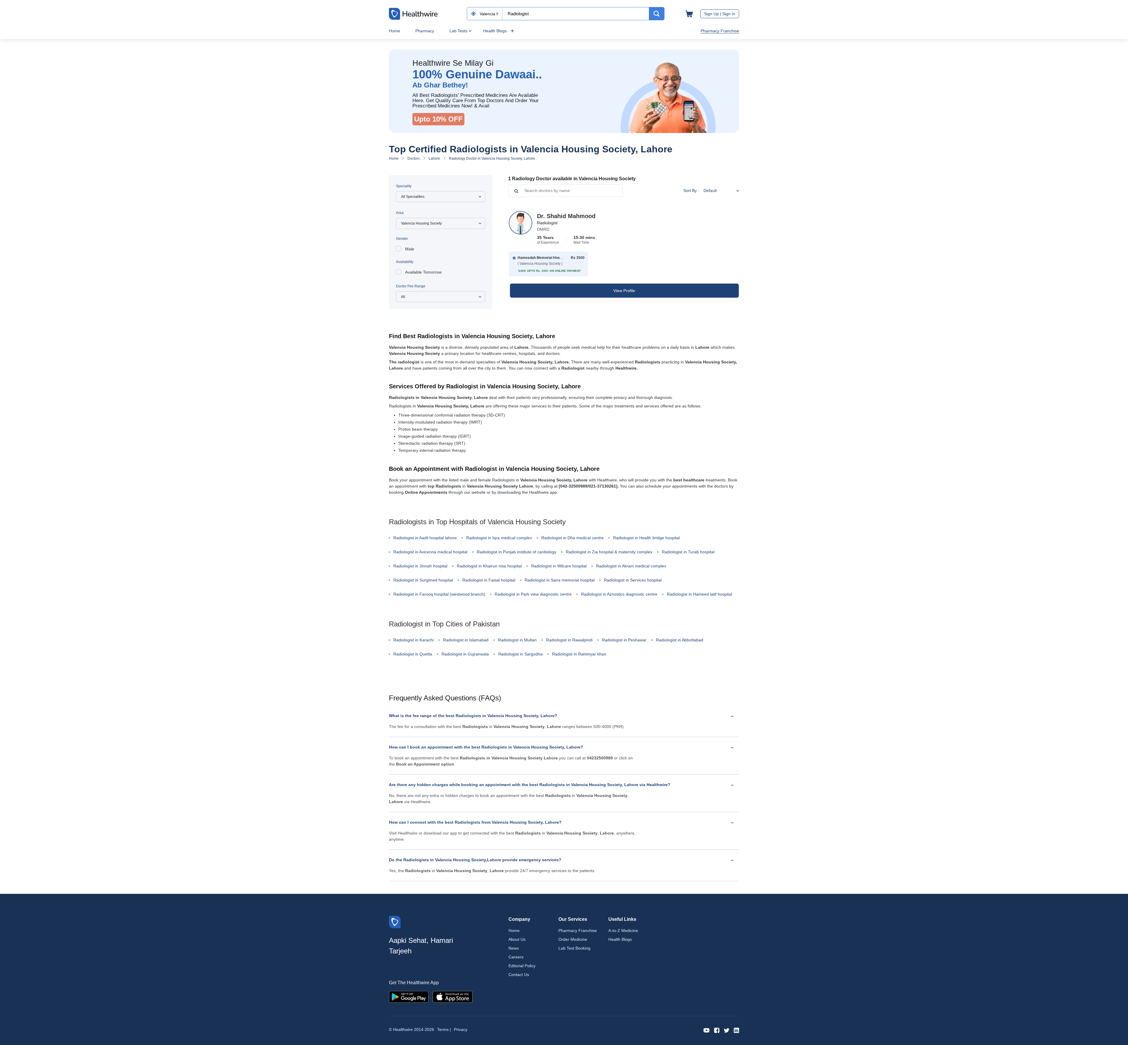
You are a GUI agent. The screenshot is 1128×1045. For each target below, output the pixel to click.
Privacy (460, 1029)
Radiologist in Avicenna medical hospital (430, 552)
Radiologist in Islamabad (466, 640)
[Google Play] (409, 996)
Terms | (444, 1029)
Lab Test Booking (574, 948)
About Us (517, 939)
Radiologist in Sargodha (520, 654)
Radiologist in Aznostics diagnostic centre (619, 594)
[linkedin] (736, 1029)
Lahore (434, 158)
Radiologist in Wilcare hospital (559, 566)
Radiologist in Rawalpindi (569, 640)
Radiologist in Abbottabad (679, 640)
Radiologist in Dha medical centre (572, 537)
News (513, 948)
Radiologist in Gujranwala (465, 654)
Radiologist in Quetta (412, 654)
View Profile (624, 290)
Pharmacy (424, 30)
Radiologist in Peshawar (624, 640)
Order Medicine (572, 939)
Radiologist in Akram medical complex (631, 566)
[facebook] (716, 1029)
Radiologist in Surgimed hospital (423, 580)
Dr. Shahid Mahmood (566, 216)
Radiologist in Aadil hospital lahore (425, 537)
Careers (515, 957)
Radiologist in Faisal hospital (488, 580)
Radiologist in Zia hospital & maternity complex (609, 552)
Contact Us (518, 974)
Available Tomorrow (423, 272)
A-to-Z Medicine (623, 930)
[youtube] (707, 1029)
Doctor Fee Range (410, 286)
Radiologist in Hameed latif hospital (699, 594)
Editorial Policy (522, 965)
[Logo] (395, 921)
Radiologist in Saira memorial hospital (560, 580)
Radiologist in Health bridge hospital (646, 537)
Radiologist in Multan (517, 640)
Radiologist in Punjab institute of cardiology (516, 552)
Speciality (404, 186)
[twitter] (726, 1029)
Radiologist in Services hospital (633, 580)
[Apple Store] (453, 996)
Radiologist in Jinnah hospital (420, 566)
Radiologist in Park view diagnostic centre (533, 594)
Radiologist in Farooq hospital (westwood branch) (439, 594)
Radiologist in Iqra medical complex (499, 537)
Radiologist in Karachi (413, 640)
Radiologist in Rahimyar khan (579, 654)
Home (394, 30)
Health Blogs (495, 30)
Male (409, 249)
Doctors (413, 158)
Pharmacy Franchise (720, 30)
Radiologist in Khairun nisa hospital (489, 566)
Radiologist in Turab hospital (688, 552)
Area (400, 213)
